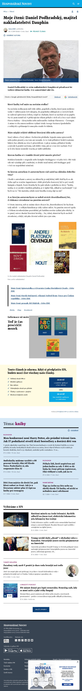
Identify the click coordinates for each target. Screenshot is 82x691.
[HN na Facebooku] (19, 640)
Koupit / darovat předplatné (62, 659)
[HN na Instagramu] (22, 640)
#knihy (12, 310)
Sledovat (57, 97)
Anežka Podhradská (44, 80)
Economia (7, 666)
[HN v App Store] (25, 650)
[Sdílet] (72, 12)
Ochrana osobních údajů (33, 659)
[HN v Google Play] (11, 650)
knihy (20, 424)
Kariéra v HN (8, 669)
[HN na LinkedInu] (26, 640)
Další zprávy (41, 609)
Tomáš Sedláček (10, 562)
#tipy (19, 310)
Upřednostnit (72, 97)
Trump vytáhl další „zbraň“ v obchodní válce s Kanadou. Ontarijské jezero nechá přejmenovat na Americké (55, 540)
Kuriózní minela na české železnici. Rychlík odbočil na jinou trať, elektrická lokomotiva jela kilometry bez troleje (53, 516)
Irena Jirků (12, 29)
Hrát (45, 333)
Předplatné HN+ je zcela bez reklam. (68, 411)
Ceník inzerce (8, 672)
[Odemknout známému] (77, 12)
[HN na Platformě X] (16, 640)
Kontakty (7, 659)
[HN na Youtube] (32, 640)
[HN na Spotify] (29, 640)
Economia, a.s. (17, 628)
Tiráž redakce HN (9, 663)
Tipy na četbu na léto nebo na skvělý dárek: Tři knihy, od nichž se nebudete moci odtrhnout (60, 488)
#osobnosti (28, 310)
